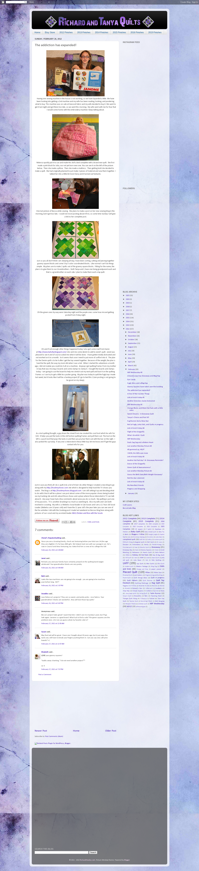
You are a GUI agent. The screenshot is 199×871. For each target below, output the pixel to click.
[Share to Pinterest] (74, 522)
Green (157, 550)
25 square (139, 529)
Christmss (150, 537)
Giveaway (156, 547)
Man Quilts (150, 564)
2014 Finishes (101, 32)
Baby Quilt (135, 532)
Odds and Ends (93, 522)
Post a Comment (44, 675)
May (130, 358)
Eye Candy (131, 380)
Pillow (147, 572)
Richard (127, 588)
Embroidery (136, 544)
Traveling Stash (156, 596)
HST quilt (128, 558)
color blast (159, 537)
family (146, 544)
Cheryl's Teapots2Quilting (51, 538)
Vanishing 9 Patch (146, 601)
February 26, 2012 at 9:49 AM (52, 568)
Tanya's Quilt (127, 596)
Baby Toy (161, 532)
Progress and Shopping (136, 489)
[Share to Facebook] (71, 522)
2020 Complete (138, 526)
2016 (128, 314)
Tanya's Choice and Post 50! (138, 417)
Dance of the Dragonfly (136, 464)
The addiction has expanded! (138, 390)
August (131, 347)
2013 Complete (148, 519)
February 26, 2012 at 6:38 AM (52, 550)
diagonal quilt (139, 542)
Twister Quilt (134, 601)
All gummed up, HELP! (135, 449)
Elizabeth (45, 652)
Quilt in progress (157, 578)
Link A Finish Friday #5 (135, 397)
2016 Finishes (137, 32)
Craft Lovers (127, 505)
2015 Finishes (119, 32)
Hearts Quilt (147, 552)
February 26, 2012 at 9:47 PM (52, 603)
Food (135, 547)
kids (147, 560)
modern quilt (129, 566)
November (132, 336)
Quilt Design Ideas (140, 578)
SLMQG (148, 591)
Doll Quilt (150, 542)
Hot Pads (144, 555)
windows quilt (142, 604)
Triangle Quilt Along (130, 598)
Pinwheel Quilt (127, 575)
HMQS (127, 555)
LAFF (126, 563)
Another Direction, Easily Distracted (141, 401)
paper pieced (156, 569)
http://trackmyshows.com (57, 488)
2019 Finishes (155, 32)
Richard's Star (137, 588)
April (130, 362)
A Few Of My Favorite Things (138, 394)
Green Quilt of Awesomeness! (139, 467)
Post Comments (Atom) (54, 736)
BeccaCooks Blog (129, 508)
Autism (125, 532)
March (131, 366)
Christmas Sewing (139, 537)
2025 (128, 295)
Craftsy (149, 539)
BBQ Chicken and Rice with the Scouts (87, 513)
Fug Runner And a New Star (138, 421)
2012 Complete (130, 519)
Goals (137, 550)
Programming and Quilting (153, 575)
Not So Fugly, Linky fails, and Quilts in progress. (145, 424)
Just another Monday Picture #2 (139, 471)
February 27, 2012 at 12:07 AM (52, 644)
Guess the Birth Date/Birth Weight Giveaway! (144, 475)
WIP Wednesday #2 (134, 405)
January (131, 493)
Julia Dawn (137, 560)
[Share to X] (68, 522)
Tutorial (151, 598)
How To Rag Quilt (158, 555)
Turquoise (143, 598)
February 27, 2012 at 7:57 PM (52, 669)
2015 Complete (146, 521)
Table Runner (155, 593)
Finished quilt (127, 547)
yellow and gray (141, 606)
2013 (128, 325)
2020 (128, 299)
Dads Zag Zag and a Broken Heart (140, 442)
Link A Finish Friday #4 (135, 428)
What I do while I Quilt (136, 435)
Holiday (135, 555)
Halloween (135, 552)
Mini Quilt (160, 564)
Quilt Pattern (132, 580)
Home (37, 32)
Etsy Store (50, 32)
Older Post (110, 731)
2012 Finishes (66, 32)
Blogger (127, 860)
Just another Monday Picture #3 (139, 446)
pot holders (138, 575)
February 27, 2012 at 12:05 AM (52, 623)
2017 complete (139, 524)
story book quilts (131, 593)
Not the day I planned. (136, 478)
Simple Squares (137, 591)
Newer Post (41, 731)
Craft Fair (142, 539)
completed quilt (129, 539)
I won (135, 558)
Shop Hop (126, 591)
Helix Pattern (159, 552)
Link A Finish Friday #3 (135, 457)
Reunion (154, 586)
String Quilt (143, 593)
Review (162, 586)
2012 (128, 329)
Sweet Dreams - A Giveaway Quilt (140, 414)
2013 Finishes (83, 32)
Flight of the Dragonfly (135, 432)
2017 (128, 310)
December (132, 332)
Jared (148, 558)
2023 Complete (152, 526)
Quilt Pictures (147, 580)
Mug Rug (154, 566)
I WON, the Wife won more (137, 453)
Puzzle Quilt (127, 578)
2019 (128, 303)
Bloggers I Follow (138, 534)
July (129, 351)
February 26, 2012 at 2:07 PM (52, 585)
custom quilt (158, 539)
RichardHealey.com (87, 860)
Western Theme (130, 604)
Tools (146, 596)
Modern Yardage (142, 566)
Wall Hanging (159, 601)
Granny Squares (146, 550)
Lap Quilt (140, 564)
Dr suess (159, 542)
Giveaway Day (127, 550)
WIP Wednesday (133, 439)
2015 (128, 318)
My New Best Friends (135, 485)
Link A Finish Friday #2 (135, 482)
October (131, 340)
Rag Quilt (156, 583)
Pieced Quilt (130, 572)
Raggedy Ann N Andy (129, 586)
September (132, 343)
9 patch (149, 529)
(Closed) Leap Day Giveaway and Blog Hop (143, 376)
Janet (43, 558)
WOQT (129, 606)
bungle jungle (152, 534)
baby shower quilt (150, 532)
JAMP (141, 558)
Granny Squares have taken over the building (145, 387)
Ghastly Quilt (144, 547)
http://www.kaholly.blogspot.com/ (52, 352)
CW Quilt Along (128, 542)
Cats (129, 537)
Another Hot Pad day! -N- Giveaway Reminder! (145, 460)
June (130, 354)
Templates (137, 596)
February (131, 369)
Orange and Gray (142, 569)
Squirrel (155, 591)
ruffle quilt (149, 588)
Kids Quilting (156, 560)
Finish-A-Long (156, 544)
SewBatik (158, 588)
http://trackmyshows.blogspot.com (66, 491)
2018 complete (153, 524)
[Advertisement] (75, 705)
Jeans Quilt (155, 558)
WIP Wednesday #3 (134, 372)
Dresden (126, 544)
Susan (44, 632)
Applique (158, 529)
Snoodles (44, 594)
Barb (43, 576)
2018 (128, 307)
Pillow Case (158, 572)
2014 (128, 321)
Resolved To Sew (144, 586)
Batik (126, 534)
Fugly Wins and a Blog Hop (137, 383)
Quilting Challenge (141, 583)
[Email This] (63, 522)
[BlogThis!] (65, 522)
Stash (162, 591)
